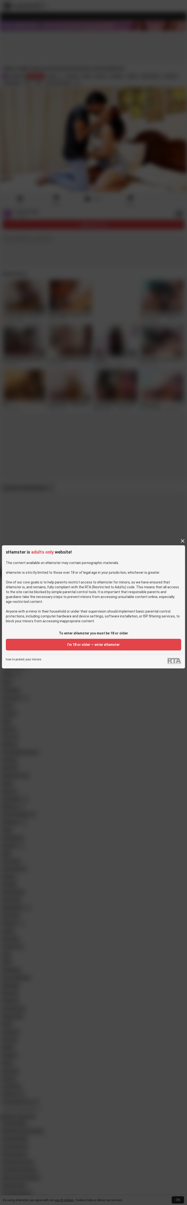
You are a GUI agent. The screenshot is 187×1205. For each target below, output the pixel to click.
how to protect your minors (23, 659)
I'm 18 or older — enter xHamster (93, 645)
